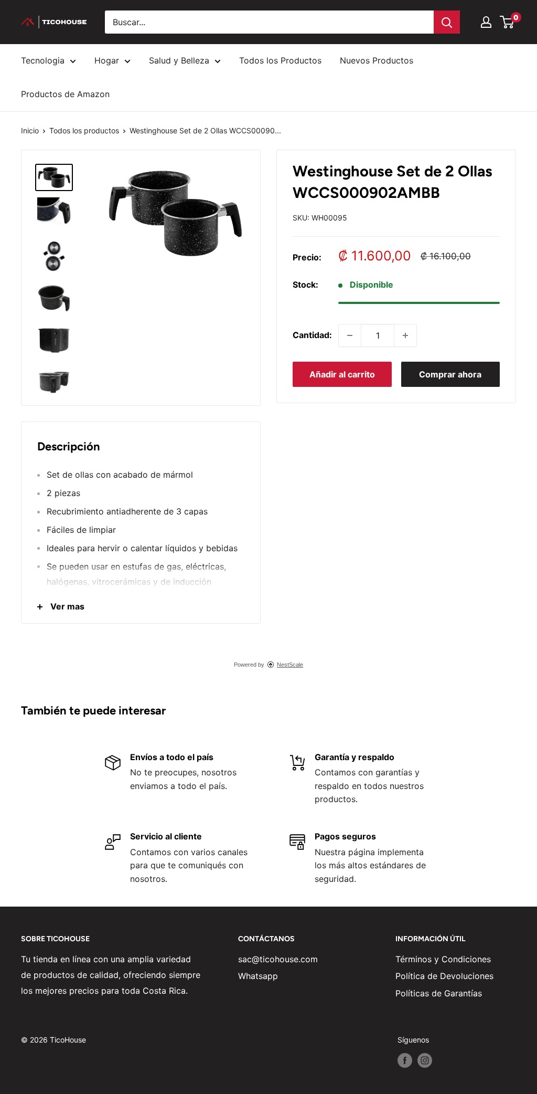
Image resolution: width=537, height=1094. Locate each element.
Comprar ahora (450, 374)
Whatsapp (258, 976)
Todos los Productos (280, 60)
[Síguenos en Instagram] (424, 1060)
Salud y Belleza (179, 60)
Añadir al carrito (342, 374)
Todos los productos (84, 130)
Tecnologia (43, 60)
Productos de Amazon (65, 94)
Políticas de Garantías (438, 993)
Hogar (106, 60)
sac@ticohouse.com (278, 959)
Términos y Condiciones (443, 959)
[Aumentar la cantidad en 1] (405, 335)
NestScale (290, 664)
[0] (507, 22)
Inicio (30, 130)
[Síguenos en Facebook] (405, 1060)
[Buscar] (447, 22)
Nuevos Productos (376, 60)
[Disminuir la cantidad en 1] (350, 335)
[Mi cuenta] (486, 22)
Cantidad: (312, 335)
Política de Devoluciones (444, 976)
